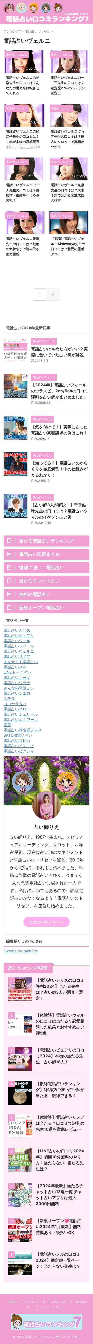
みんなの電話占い (19, 688)
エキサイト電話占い (21, 661)
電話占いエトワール (21, 719)
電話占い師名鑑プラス (23, 730)
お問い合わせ (60, 1302)
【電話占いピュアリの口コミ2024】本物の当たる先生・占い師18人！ (60, 1056)
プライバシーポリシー (50, 1307)
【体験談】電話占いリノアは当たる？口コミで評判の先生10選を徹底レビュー (60, 1123)
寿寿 (7, 724)
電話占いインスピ (19, 745)
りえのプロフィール (46, 921)
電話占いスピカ (17, 740)
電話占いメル (15, 667)
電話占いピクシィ (19, 751)
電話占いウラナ (17, 682)
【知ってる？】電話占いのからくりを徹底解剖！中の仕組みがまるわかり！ (59, 469)
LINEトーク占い (17, 672)
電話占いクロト (17, 709)
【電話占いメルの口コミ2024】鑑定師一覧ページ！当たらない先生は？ (58, 1260)
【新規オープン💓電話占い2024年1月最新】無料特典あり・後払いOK (58, 1226)
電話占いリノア (17, 656)
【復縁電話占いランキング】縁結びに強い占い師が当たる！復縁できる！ (60, 1089)
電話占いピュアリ (19, 635)
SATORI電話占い (18, 735)
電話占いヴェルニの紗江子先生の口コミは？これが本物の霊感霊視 (22, 136)
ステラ (9, 698)
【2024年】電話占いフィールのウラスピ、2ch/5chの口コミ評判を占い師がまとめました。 (59, 391)
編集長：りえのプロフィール (27, 1302)
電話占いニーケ (17, 677)
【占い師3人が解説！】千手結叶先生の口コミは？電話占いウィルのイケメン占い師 (59, 511)
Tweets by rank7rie (21, 951)
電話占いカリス (17, 630)
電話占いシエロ (17, 693)
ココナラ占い (15, 703)
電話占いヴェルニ (19, 651)
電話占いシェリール (21, 714)
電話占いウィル (17, 640)
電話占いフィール (19, 646)
